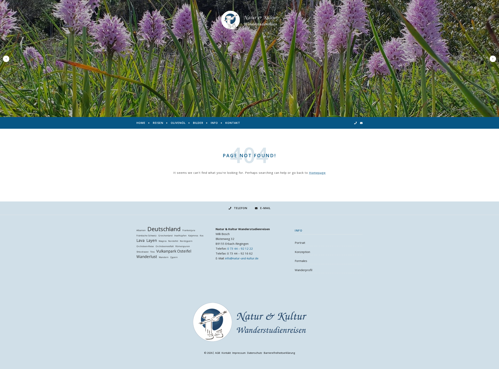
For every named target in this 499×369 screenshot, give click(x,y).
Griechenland (165, 235)
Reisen (158, 123)
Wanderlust (146, 256)
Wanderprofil (303, 270)
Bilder (198, 123)
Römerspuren (182, 246)
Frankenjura (188, 230)
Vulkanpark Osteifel (173, 251)
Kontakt (232, 123)
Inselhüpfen (180, 235)
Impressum (239, 353)
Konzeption (302, 252)
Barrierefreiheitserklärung (279, 353)
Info (214, 123)
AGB (217, 353)
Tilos (152, 251)
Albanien (141, 230)
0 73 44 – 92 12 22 (240, 248)
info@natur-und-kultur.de (241, 258)
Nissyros (162, 241)
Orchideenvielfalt (165, 246)
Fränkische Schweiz (146, 235)
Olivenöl (178, 123)
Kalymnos (193, 235)
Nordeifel (173, 241)
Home (140, 123)
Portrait (300, 243)
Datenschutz (254, 353)
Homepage (317, 173)
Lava (140, 240)
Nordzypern (186, 241)
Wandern (163, 257)
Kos (201, 235)
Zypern (174, 257)
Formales (301, 261)
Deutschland (164, 229)
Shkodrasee (142, 251)
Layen (151, 240)
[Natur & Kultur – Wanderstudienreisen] (249, 20)
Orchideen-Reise (145, 246)
